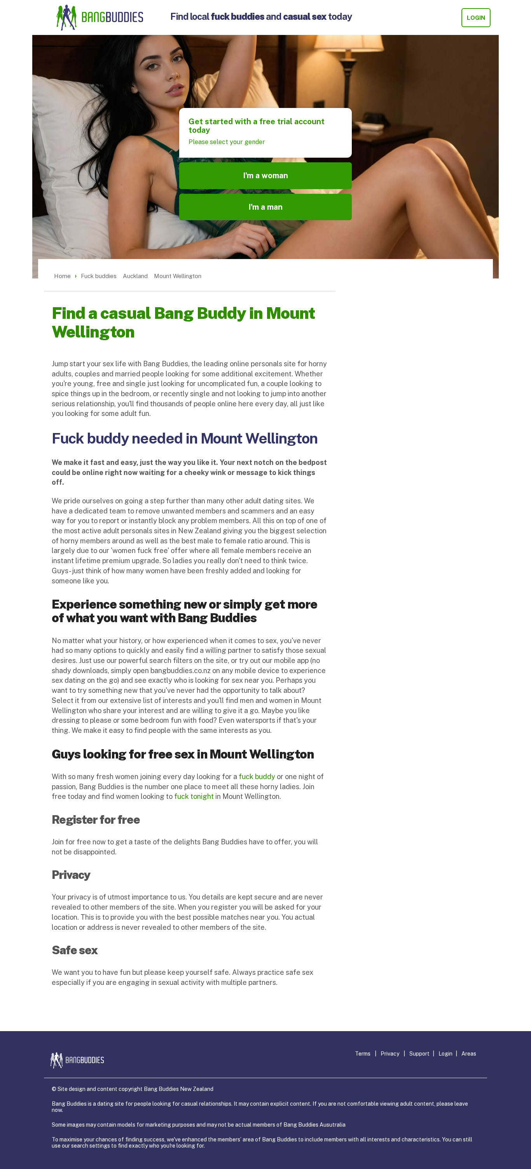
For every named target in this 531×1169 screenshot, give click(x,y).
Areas (468, 1054)
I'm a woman (265, 175)
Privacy (390, 1054)
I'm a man (265, 207)
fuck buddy (257, 776)
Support (419, 1054)
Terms (362, 1054)
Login (476, 17)
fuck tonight (194, 796)
